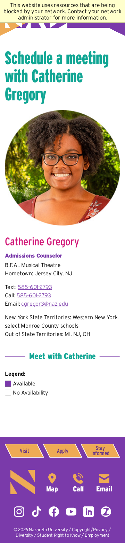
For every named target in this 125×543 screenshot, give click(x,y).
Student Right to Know (59, 535)
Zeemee (106, 511)
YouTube (71, 511)
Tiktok (36, 511)
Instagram (19, 511)
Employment (97, 535)
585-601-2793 (35, 287)
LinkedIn (88, 511)
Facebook (54, 511)
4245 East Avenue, (52, 482)
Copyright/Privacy (89, 529)
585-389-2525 (78, 482)
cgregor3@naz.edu (44, 303)
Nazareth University (48, 529)
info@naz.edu (104, 482)
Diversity (24, 535)
